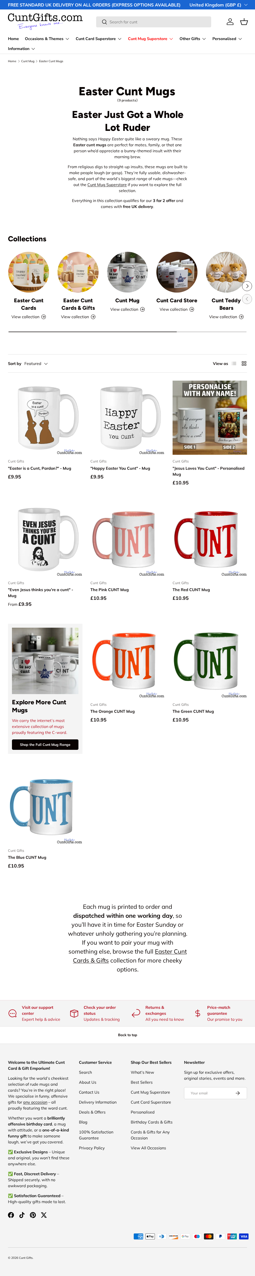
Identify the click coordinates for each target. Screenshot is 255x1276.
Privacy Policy (92, 1147)
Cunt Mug (27, 61)
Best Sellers (142, 1082)
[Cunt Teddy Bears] (226, 272)
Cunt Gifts (26, 1258)
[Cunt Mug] (127, 272)
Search (85, 1072)
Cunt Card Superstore (151, 1102)
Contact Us (89, 1092)
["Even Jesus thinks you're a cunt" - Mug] (45, 539)
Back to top (127, 1035)
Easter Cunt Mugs (51, 61)
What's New (142, 1072)
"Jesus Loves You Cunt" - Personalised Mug (209, 471)
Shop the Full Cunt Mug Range (45, 744)
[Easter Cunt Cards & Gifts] (78, 272)
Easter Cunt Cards (29, 304)
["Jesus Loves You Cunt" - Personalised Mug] (210, 418)
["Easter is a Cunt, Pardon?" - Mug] (45, 418)
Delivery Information (98, 1102)
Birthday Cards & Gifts (152, 1122)
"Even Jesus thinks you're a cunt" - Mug (40, 592)
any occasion (35, 1102)
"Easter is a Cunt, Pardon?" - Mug (39, 468)
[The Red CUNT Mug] (210, 539)
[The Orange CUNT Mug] (127, 661)
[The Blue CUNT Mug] (45, 807)
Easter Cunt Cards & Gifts (78, 304)
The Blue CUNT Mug (27, 857)
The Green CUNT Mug (193, 711)
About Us (87, 1082)
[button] (244, 21)
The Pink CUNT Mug (109, 589)
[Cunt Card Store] (176, 272)
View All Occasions (148, 1147)
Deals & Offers (92, 1112)
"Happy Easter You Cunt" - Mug (120, 468)
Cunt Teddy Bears (226, 304)
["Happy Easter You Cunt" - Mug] (127, 418)
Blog (83, 1122)
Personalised (143, 1112)
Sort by (14, 363)
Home (13, 39)
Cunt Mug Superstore (107, 184)
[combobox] (153, 21)
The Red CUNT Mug (191, 589)
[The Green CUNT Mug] (210, 661)
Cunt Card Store (176, 300)
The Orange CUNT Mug (112, 711)
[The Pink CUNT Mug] (127, 539)
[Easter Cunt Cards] (28, 272)
